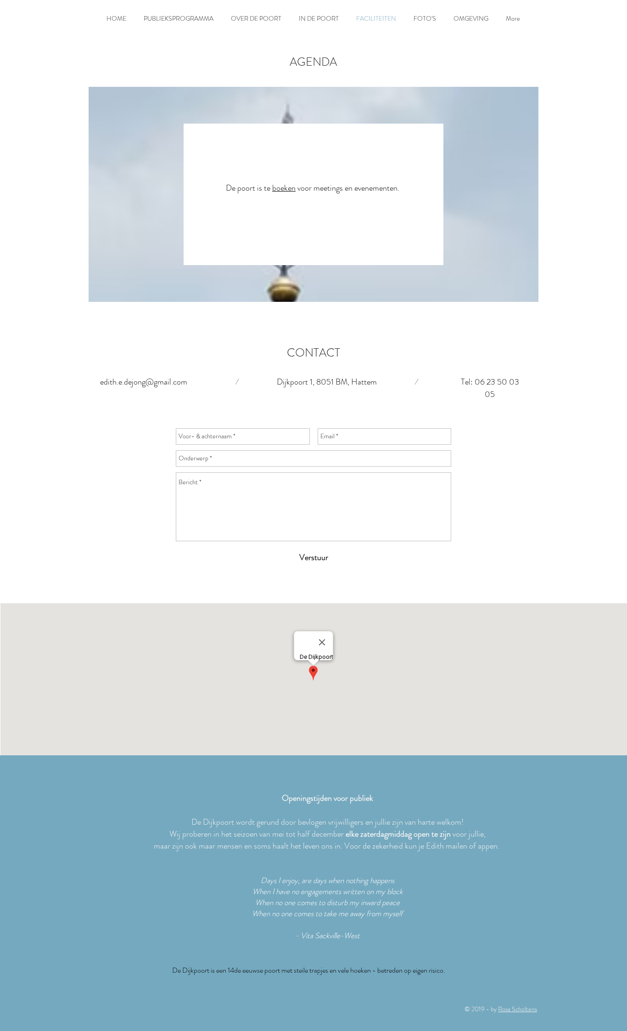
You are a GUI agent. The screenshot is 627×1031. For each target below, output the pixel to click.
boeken (284, 188)
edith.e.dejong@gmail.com (143, 382)
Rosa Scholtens (517, 1009)
